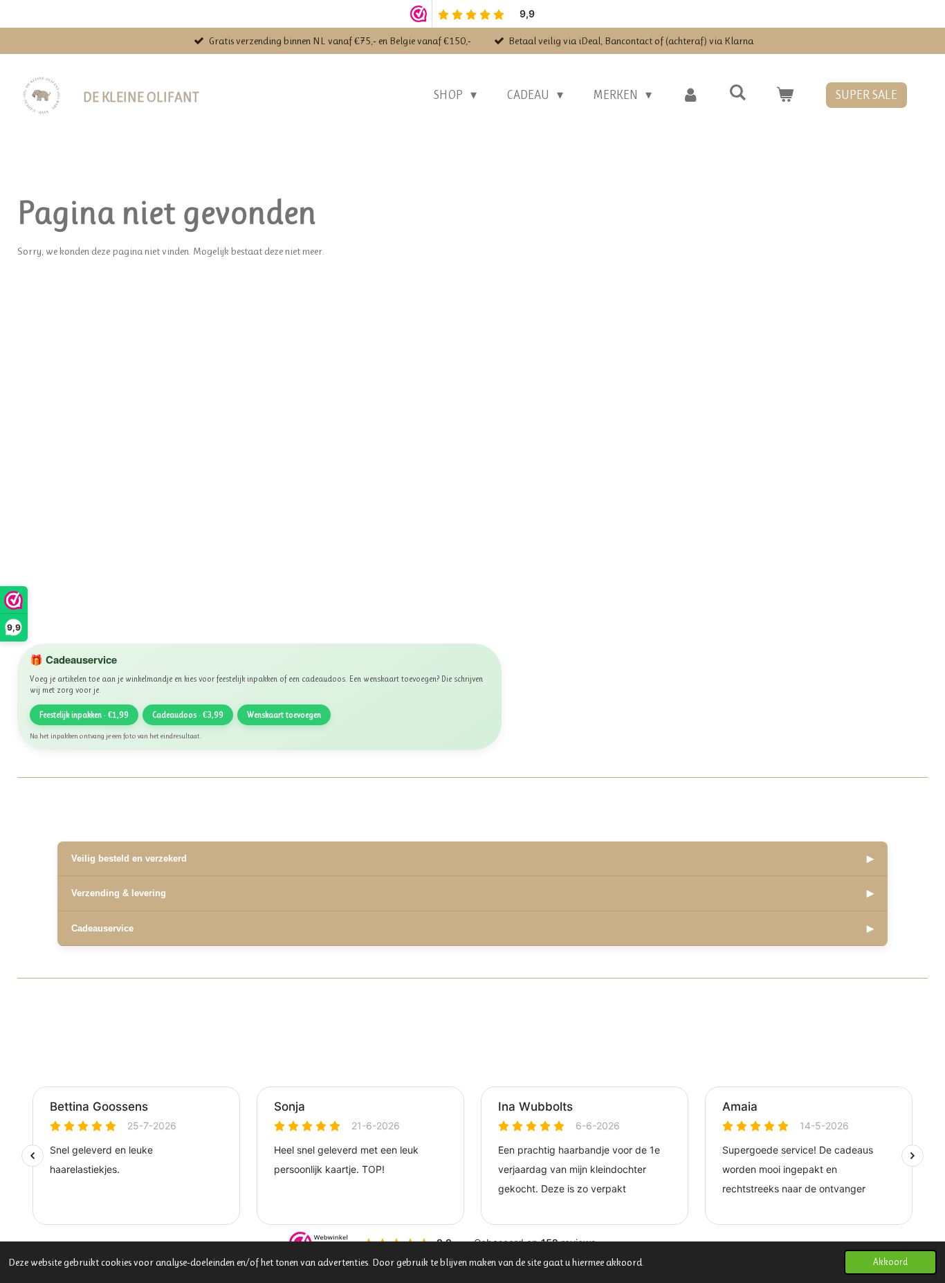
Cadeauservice (472, 928)
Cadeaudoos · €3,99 (187, 715)
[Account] (690, 95)
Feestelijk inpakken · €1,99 (84, 715)
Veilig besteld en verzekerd (472, 858)
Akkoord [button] (890, 1262)
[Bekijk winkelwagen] (785, 95)
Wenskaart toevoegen (284, 715)
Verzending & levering (472, 893)
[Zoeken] (737, 92)
